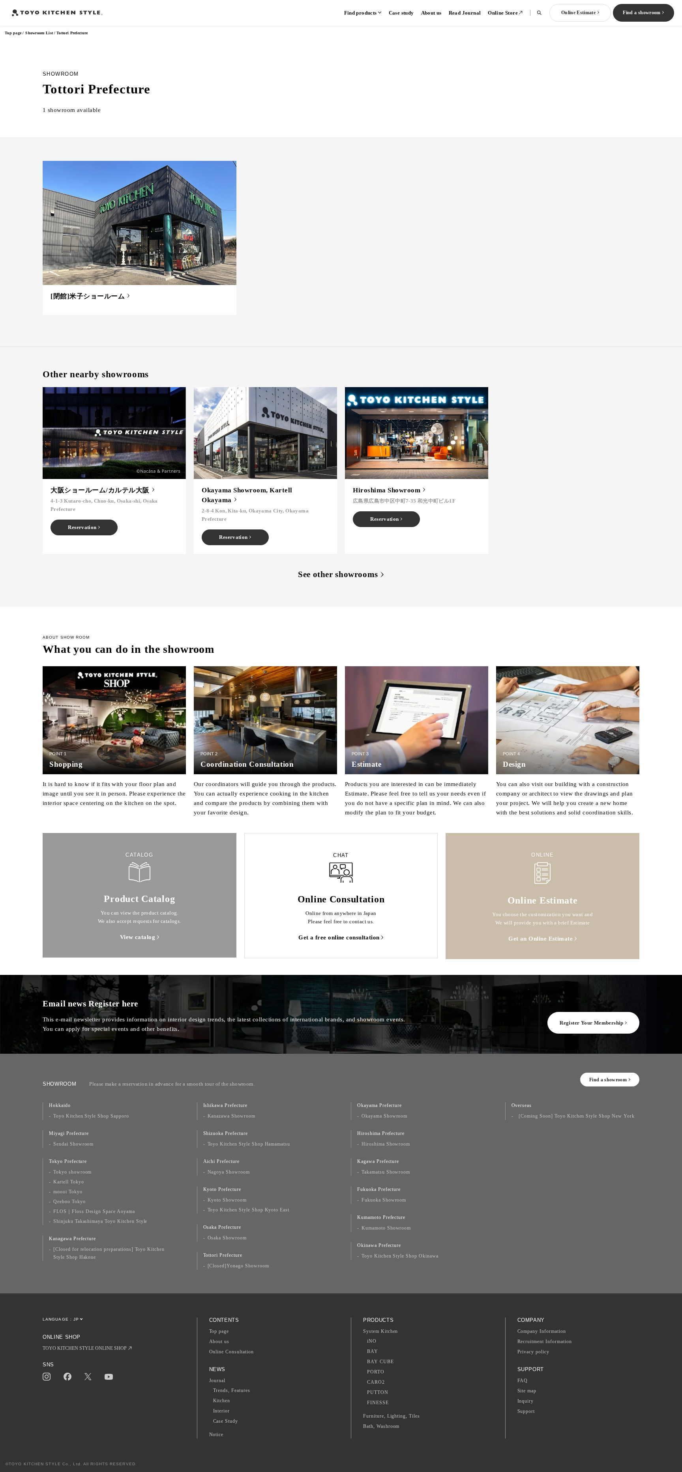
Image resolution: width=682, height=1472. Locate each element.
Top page (13, 33)
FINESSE (378, 1402)
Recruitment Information (544, 1341)
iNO (372, 1341)
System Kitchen (380, 1331)
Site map (527, 1391)
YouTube (109, 1377)
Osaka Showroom (227, 1238)
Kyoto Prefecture (222, 1189)
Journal (217, 1380)
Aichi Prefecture (221, 1161)
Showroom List (39, 33)
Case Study (225, 1421)
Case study (401, 13)
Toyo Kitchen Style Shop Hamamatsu (249, 1144)
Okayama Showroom (384, 1116)
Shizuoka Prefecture (225, 1133)
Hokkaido (60, 1105)
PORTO (375, 1372)
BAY (372, 1351)
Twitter (88, 1377)
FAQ (522, 1380)
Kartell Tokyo (68, 1182)
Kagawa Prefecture (378, 1161)
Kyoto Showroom (227, 1200)
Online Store (503, 13)
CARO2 (376, 1382)
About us (431, 13)
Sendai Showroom (73, 1144)
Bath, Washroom (381, 1426)
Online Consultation (231, 1352)
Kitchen (221, 1400)
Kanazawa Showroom (231, 1116)
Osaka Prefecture (222, 1227)
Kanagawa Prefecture (72, 1238)
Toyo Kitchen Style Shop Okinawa (400, 1256)
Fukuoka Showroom (384, 1200)
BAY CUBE (380, 1361)
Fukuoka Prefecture (379, 1189)
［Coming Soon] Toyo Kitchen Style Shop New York (575, 1116)
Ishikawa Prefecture (225, 1105)
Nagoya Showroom (229, 1172)
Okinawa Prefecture (379, 1245)
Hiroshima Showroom (386, 1144)
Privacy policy (533, 1352)
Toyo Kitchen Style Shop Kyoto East (249, 1210)
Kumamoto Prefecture (381, 1217)
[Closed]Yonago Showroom (238, 1266)
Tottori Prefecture (222, 1255)
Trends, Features (231, 1390)
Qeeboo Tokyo (69, 1201)
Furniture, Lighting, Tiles (391, 1416)
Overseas (522, 1105)
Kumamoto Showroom (386, 1228)
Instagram (47, 1377)
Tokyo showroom (72, 1172)
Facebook (67, 1377)
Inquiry (525, 1401)
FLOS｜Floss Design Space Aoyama (94, 1211)
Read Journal (465, 13)
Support (526, 1411)
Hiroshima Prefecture (381, 1133)
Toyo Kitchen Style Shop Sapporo (91, 1116)
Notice (216, 1434)
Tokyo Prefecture (68, 1161)
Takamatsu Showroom (386, 1172)
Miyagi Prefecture (69, 1133)
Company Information (541, 1331)
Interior (221, 1411)
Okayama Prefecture (379, 1105)
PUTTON (377, 1392)
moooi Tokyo (67, 1191)
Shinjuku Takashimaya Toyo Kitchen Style (100, 1221)
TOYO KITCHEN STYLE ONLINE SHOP (85, 1348)
